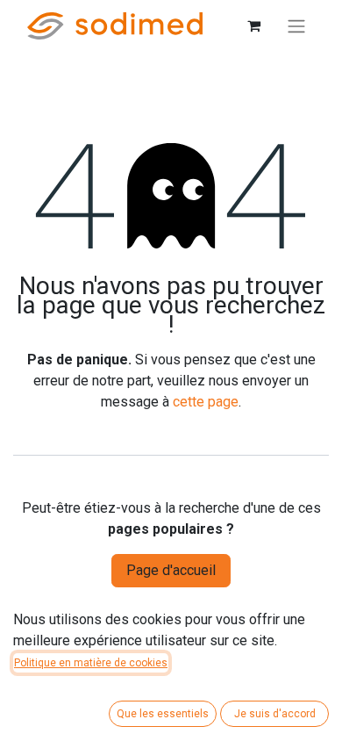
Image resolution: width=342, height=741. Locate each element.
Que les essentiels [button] (163, 714)
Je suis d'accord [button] (275, 714)
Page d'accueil (171, 570)
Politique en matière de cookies (90, 663)
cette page (206, 401)
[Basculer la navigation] (296, 26)
